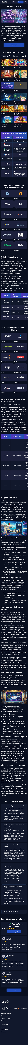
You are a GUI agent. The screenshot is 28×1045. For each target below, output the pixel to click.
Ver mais (14, 990)
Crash (16, 56)
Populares (3, 56)
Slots (23, 56)
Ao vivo (10, 56)
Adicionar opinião (14, 932)
